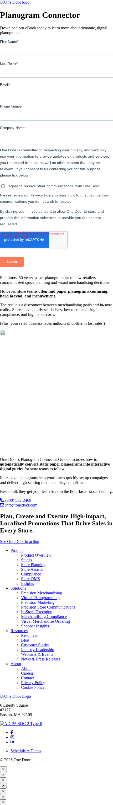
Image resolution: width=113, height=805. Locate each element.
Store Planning (33, 564)
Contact (27, 678)
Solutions (18, 588)
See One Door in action (19, 541)
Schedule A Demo (26, 751)
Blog (25, 640)
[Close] (3, 769)
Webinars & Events (37, 654)
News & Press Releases (40, 659)
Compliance (31, 574)
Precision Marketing (37, 602)
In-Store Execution (36, 612)
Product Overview (36, 555)
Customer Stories (35, 645)
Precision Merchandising (41, 593)
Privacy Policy (33, 682)
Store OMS (30, 579)
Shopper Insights (35, 626)
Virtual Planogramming (40, 597)
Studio (26, 560)
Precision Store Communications (48, 607)
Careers (27, 673)
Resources (19, 630)
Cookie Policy (33, 687)
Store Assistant (33, 569)
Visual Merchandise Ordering (45, 621)
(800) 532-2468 (17, 500)
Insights (27, 583)
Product (17, 550)
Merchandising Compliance (44, 616)
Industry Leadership (37, 649)
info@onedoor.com (20, 505)
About (16, 664)
